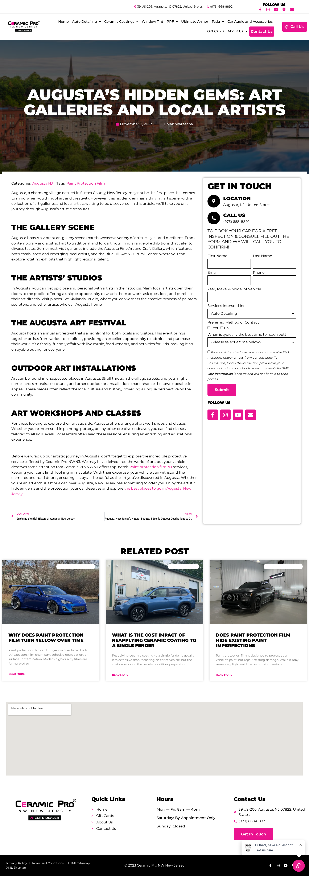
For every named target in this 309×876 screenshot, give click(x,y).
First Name (217, 256)
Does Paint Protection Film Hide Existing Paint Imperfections (253, 640)
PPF (170, 22)
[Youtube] (276, 9)
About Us (235, 31)
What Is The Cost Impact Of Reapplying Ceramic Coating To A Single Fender (154, 640)
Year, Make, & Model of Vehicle (234, 289)
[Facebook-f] (260, 9)
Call (227, 328)
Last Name (262, 256)
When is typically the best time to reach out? (247, 335)
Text (214, 328)
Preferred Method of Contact (233, 322)
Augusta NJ (42, 183)
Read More (16, 673)
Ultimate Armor (194, 22)
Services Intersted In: (225, 306)
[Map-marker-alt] (284, 9)
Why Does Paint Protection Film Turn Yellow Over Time (45, 637)
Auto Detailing (84, 22)
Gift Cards (215, 31)
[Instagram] (268, 9)
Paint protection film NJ (150, 467)
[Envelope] (292, 9)
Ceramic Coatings (119, 22)
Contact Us (262, 31)
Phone (258, 273)
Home (63, 22)
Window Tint (152, 22)
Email (212, 273)
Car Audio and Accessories (250, 22)
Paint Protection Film (85, 183)
